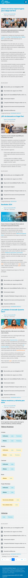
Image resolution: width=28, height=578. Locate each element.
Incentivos (13, 201)
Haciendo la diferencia (9, 110)
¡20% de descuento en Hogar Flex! (12, 116)
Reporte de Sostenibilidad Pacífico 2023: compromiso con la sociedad (15, 94)
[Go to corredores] (5, 1)
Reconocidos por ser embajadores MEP (14, 87)
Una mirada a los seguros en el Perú (13, 90)
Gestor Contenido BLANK (9, 14)
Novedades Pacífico (16, 113)
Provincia (18, 436)
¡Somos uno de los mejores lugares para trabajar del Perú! (12, 10)
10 (11, 560)
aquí (24, 72)
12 (16, 560)
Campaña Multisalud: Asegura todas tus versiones (15, 102)
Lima (12, 436)
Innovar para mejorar (9, 98)
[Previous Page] (2, 559)
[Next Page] (25, 559)
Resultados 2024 (6, 204)
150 (22, 560)
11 (14, 560)
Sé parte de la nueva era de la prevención (14, 106)
